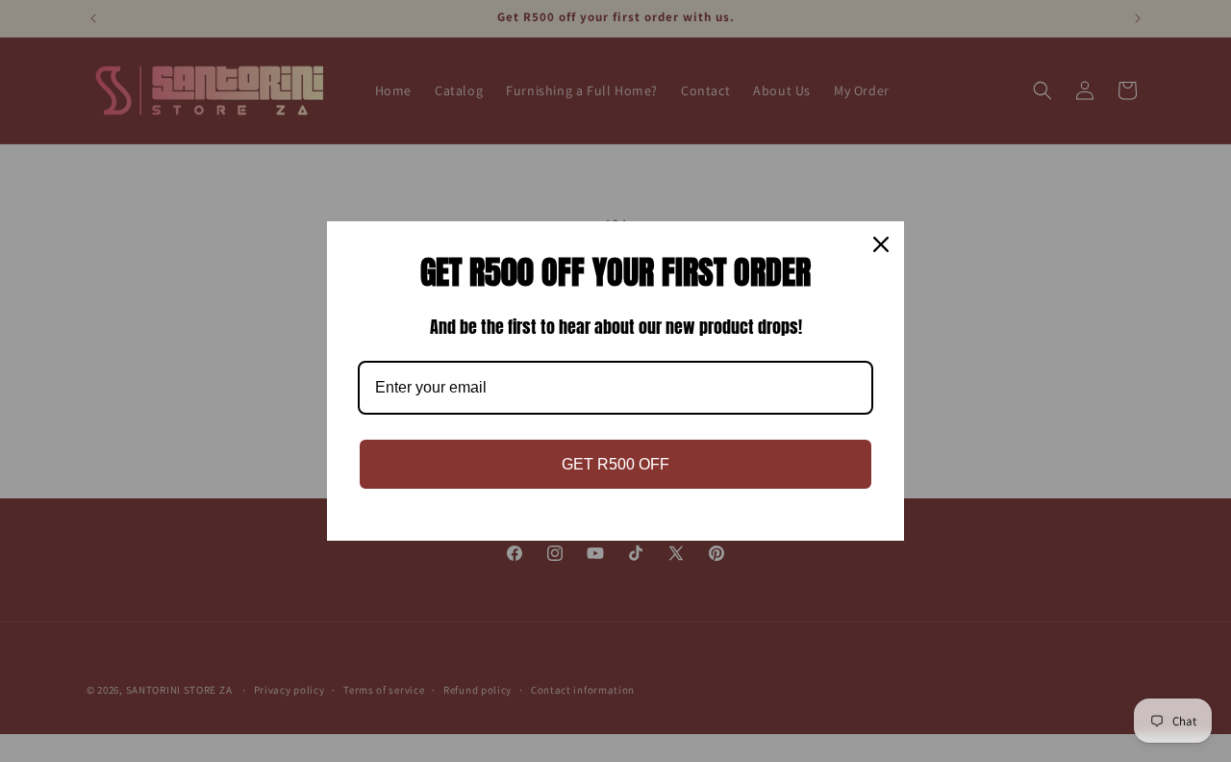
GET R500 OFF (615, 464)
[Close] (881, 244)
